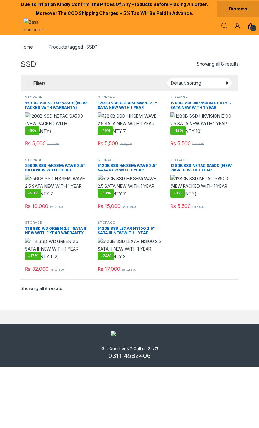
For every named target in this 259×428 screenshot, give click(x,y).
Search (224, 25)
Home (27, 47)
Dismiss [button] (238, 8)
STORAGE (33, 97)
